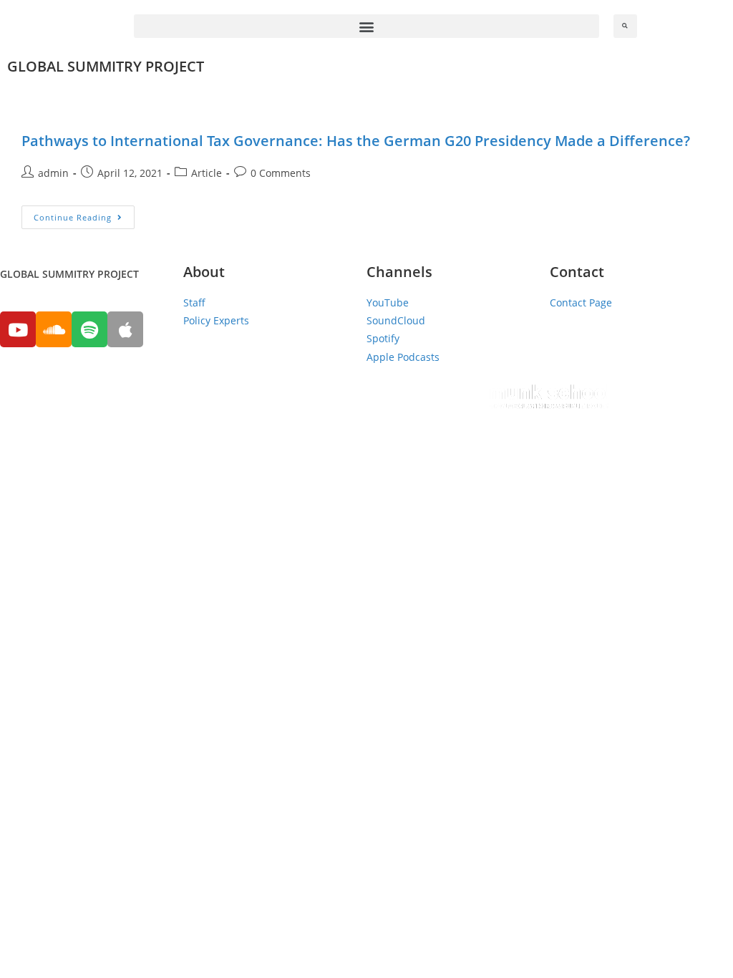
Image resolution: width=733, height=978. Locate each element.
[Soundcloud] (54, 329)
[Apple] (125, 329)
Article (206, 173)
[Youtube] (18, 329)
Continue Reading (73, 217)
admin (53, 173)
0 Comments (281, 173)
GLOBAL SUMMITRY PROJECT (105, 66)
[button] (366, 26)
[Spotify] (89, 329)
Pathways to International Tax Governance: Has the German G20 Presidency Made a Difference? (355, 140)
